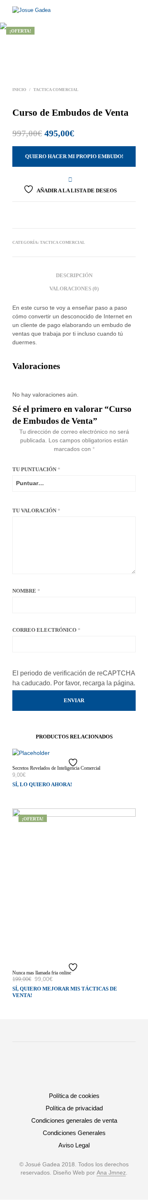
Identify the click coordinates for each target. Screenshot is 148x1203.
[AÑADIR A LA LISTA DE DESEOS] (74, 762)
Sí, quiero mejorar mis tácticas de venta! (64, 992)
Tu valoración (36, 510)
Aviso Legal (74, 1145)
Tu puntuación (36, 469)
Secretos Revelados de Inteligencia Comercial (56, 768)
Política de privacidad (74, 1108)
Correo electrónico (46, 630)
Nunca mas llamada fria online (41, 973)
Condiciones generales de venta (74, 1120)
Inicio (19, 89)
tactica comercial (56, 89)
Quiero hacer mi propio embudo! (74, 156)
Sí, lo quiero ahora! (42, 784)
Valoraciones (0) (74, 288)
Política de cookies (74, 1095)
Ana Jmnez (111, 1173)
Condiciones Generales (74, 1132)
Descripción (74, 275)
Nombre (26, 591)
